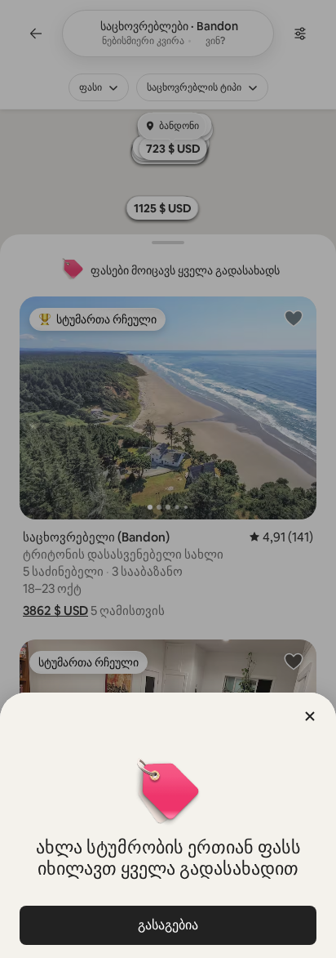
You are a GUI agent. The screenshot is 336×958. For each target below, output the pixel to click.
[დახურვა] (309, 716)
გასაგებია (168, 924)
